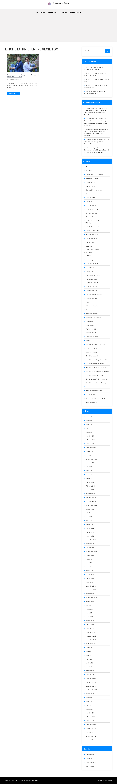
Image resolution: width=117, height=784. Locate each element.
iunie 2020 (89, 701)
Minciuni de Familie (92, 306)
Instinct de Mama (91, 279)
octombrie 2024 (91, 501)
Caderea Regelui (91, 186)
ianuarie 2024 (90, 536)
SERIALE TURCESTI (24, 56)
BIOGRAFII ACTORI (92, 178)
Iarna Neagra (90, 260)
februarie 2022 (90, 624)
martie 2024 (90, 528)
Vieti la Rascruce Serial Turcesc (95, 398)
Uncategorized (90, 394)
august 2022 (90, 601)
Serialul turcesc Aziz (92, 356)
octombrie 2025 (91, 455)
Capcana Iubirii (90, 194)
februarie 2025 (90, 486)
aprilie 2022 (90, 617)
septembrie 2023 (91, 551)
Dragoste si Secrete (92, 209)
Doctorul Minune (91, 205)
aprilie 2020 (90, 709)
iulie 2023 (89, 559)
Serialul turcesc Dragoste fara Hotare (97, 360)
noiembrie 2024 (91, 498)
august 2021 (90, 648)
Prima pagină (40, 12)
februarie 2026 (90, 440)
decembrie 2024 (91, 494)
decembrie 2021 (91, 632)
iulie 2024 (89, 513)
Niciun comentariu (14, 79)
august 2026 (90, 417)
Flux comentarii (91, 762)
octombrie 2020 (91, 686)
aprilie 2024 (90, 524)
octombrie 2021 (91, 640)
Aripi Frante (89, 171)
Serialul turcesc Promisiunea (95, 375)
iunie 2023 (89, 563)
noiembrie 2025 (91, 451)
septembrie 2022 (91, 598)
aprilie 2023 (90, 571)
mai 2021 (89, 659)
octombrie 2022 (91, 594)
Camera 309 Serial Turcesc (94, 190)
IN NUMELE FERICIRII (92, 264)
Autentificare (90, 755)
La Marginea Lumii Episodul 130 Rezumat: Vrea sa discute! (95, 112)
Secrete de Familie (91, 348)
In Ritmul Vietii (90, 267)
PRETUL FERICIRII (91, 333)
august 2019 (90, 740)
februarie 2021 (90, 671)
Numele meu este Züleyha (94, 317)
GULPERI (89, 246)
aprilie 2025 (90, 478)
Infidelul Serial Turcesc (93, 275)
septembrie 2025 (91, 459)
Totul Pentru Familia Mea (94, 391)
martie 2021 (90, 667)
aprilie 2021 (89, 663)
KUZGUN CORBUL (91, 287)
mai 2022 (89, 613)
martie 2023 (90, 574)
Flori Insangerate (91, 238)
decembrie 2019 (91, 724)
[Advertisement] (58, 29)
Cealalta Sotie (90, 198)
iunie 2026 (89, 424)
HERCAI (88, 256)
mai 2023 (89, 567)
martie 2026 (90, 436)
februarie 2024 (90, 532)
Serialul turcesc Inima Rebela (95, 364)
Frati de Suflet (90, 242)
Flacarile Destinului (92, 234)
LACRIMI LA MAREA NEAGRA (94, 294)
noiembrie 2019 (91, 728)
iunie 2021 (89, 655)
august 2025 (90, 463)
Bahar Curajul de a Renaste (94, 175)
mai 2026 (89, 428)
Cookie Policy (52, 12)
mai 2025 (89, 474)
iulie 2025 (89, 467)
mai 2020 (89, 705)
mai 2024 (89, 521)
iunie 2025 (89, 471)
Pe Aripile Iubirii (91, 329)
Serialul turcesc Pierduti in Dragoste (97, 367)
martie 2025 (90, 482)
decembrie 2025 (91, 448)
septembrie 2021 (91, 644)
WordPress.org (90, 766)
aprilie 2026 (90, 432)
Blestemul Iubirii (91, 182)
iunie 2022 (89, 609)
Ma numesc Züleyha (92, 298)
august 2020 (90, 694)
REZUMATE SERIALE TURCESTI (95, 344)
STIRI (87, 387)
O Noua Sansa (90, 325)
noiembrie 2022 (91, 590)
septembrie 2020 (91, 690)
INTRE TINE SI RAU (92, 283)
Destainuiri (89, 202)
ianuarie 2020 (90, 721)
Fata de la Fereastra (92, 217)
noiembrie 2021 (91, 636)
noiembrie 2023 (91, 544)
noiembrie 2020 (91, 682)
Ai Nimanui (89, 167)
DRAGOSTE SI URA (91, 213)
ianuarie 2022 (90, 628)
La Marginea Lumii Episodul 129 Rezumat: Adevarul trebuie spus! (96, 123)
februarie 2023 (90, 578)
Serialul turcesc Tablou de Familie (96, 379)
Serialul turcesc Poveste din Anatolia (97, 371)
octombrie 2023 (91, 548)
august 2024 (90, 509)
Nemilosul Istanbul (92, 314)
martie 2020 (90, 713)
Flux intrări (89, 758)
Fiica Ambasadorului (92, 227)
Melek (88, 302)
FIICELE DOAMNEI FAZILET (94, 231)
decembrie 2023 (91, 540)
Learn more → (13, 93)
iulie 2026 (89, 421)
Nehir (87, 310)
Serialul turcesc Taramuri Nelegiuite (97, 383)
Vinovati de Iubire (91, 402)
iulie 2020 (89, 698)
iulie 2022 (89, 605)
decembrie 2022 (91, 586)
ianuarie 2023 (90, 582)
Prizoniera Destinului (92, 337)
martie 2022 (90, 621)
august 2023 (90, 555)
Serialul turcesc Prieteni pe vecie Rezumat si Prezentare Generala (23, 76)
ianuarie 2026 (90, 444)
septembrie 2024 (91, 505)
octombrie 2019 (91, 732)
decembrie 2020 (91, 678)
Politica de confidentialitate (71, 12)
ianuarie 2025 (90, 490)
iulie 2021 (89, 651)
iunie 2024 (89, 517)
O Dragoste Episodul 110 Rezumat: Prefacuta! (94, 133)
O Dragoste (89, 321)
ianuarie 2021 (90, 674)
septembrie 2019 (91, 736)
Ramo (88, 341)
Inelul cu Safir (90, 271)
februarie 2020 (90, 717)
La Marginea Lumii (91, 291)
